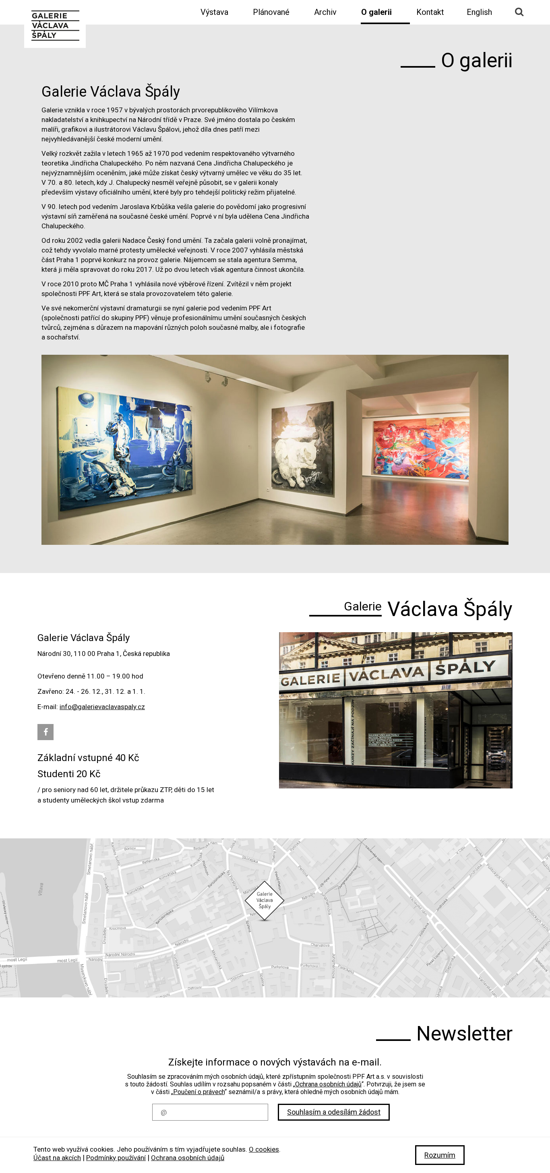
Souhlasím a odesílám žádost (333, 1112)
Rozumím (439, 1155)
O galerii (376, 12)
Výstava (214, 12)
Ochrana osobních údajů (328, 1084)
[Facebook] (45, 732)
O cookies (264, 1149)
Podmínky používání (116, 1158)
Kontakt (430, 12)
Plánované (271, 12)
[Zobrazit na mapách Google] (275, 918)
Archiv (325, 12)
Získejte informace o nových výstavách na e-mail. (275, 1062)
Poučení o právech (199, 1092)
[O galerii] (55, 24)
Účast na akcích (57, 1158)
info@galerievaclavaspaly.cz (102, 707)
